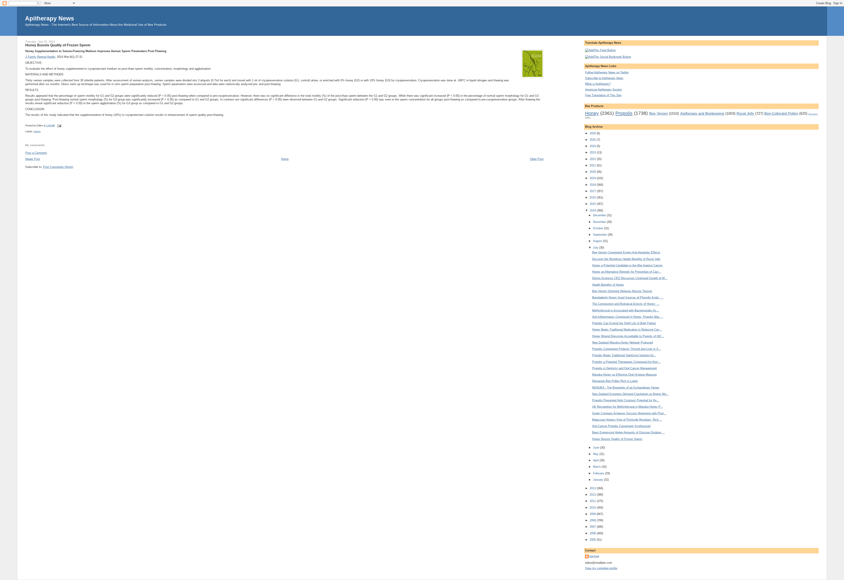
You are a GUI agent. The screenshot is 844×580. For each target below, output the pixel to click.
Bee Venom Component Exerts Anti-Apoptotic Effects (626, 252)
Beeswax (813, 114)
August (598, 241)
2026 (593, 133)
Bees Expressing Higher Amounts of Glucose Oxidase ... (628, 432)
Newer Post (32, 159)
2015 (593, 203)
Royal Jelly (745, 113)
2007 (593, 526)
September (600, 234)
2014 (593, 210)
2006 (593, 533)
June (596, 447)
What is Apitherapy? (598, 83)
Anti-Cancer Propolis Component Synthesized (621, 426)
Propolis (624, 113)
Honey (37, 131)
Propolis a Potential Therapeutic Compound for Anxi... (626, 362)
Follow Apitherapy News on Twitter (607, 72)
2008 (593, 520)
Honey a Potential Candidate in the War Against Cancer (627, 265)
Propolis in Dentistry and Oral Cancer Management (624, 368)
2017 (593, 191)
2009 (593, 514)
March (597, 466)
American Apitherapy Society (603, 89)
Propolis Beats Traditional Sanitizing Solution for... (624, 355)
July (596, 247)
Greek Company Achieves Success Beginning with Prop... (629, 413)
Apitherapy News (49, 18)
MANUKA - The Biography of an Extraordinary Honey (625, 387)
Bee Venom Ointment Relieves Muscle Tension (622, 291)
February (599, 473)
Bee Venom (658, 113)
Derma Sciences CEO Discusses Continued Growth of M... (629, 278)
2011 (593, 501)
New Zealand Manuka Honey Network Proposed (622, 342)
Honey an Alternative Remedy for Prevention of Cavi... (626, 271)
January (598, 479)
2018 (593, 184)
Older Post (537, 159)
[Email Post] (58, 125)
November (600, 222)
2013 (593, 488)
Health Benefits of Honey (608, 284)
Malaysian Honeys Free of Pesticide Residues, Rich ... (627, 419)
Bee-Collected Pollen (781, 113)
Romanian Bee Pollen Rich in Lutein (615, 381)
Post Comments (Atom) (58, 167)
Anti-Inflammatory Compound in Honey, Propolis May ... (627, 316)
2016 (593, 197)
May (596, 454)
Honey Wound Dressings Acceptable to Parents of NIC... (628, 336)
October (598, 228)
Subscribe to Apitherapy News (604, 78)
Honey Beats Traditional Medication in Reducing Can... (627, 329)
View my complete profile (601, 568)
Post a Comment (36, 153)
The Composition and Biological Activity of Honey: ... (625, 303)
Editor (594, 556)
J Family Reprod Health (40, 56)
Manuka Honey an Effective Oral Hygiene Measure (624, 374)
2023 (593, 152)
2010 (593, 507)
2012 (593, 494)
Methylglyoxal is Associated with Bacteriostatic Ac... (625, 310)
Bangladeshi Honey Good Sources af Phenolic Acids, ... (627, 297)
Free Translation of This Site (603, 95)
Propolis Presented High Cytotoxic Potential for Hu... (625, 400)
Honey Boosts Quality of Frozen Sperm (57, 45)
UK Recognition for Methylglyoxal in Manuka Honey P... (627, 406)
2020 (593, 171)
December (600, 215)
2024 (593, 146)
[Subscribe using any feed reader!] (600, 50)
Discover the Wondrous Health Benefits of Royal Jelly (626, 259)
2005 (593, 539)
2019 (593, 178)
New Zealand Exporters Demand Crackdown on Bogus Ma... (630, 394)
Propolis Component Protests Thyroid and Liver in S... (626, 349)
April (596, 460)
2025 (593, 139)
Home (285, 159)
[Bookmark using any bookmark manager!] (608, 56)
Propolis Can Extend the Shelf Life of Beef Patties (624, 323)
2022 (593, 159)
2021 (593, 165)
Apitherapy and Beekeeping (702, 113)
